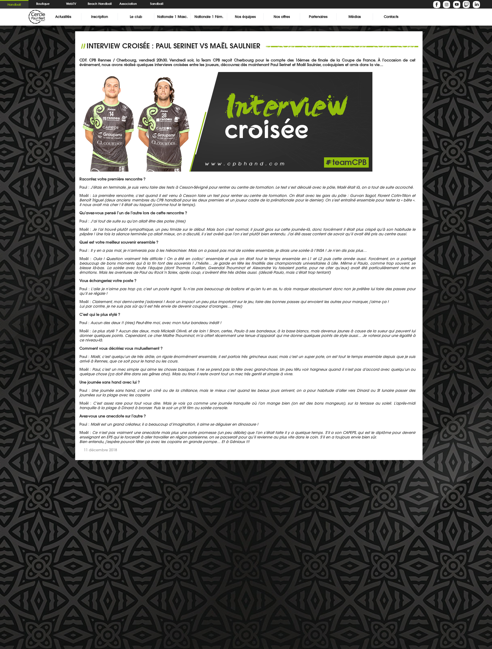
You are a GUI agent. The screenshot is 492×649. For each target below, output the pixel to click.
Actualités (63, 17)
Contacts (391, 17)
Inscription (99, 17)
